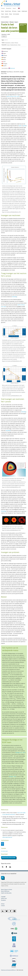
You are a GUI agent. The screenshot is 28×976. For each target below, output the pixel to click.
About (10, 14)
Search (14, 8)
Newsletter (8, 8)
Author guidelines (5, 17)
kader (20, 125)
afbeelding (14, 296)
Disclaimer (3, 900)
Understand (24, 11)
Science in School (4, 22)
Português (5, 63)
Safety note (4, 898)
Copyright (3, 896)
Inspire (19, 11)
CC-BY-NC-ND (4, 851)
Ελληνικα (5, 55)
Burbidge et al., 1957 (20, 752)
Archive (2, 904)
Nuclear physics (13, 45)
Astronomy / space (9, 42)
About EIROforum (5, 891)
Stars (19, 45)
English (4, 53)
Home (2, 11)
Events (6, 14)
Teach (2, 14)
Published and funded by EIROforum (8, 970)
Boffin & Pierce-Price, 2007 (13, 96)
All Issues (14, 11)
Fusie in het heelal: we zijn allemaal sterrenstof (13, 813)
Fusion (8, 45)
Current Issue (8, 11)
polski (4, 61)
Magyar (4, 57)
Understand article (23, 25)
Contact (3, 8)
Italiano (4, 59)
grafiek (24, 125)
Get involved (16, 14)
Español (4, 65)
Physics (16, 42)
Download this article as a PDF (8, 857)
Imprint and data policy (6, 893)
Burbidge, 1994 (12, 776)
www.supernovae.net (7, 837)
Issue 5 (16, 22)
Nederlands (5, 51)
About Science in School (6, 889)
